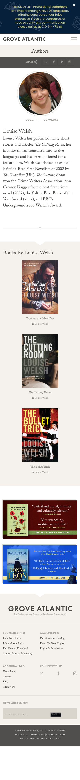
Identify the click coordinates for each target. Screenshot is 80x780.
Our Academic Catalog (52, 638)
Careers (7, 677)
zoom (29, 119)
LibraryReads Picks (13, 644)
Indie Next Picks (12, 638)
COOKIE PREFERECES (55, 734)
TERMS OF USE (38, 734)
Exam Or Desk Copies (52, 644)
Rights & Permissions (51, 649)
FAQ (5, 682)
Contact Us (9, 687)
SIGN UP (56, 715)
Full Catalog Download (15, 649)
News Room (9, 672)
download (50, 119)
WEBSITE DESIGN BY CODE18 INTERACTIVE (40, 738)
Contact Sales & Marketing (17, 654)
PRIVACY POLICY (22, 734)
